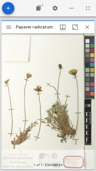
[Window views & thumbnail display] (63, 27)
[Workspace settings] (55, 8)
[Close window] (87, 27)
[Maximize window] (75, 27)
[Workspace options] (71, 8)
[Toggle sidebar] (9, 27)
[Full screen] (88, 8)
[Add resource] (8, 8)
